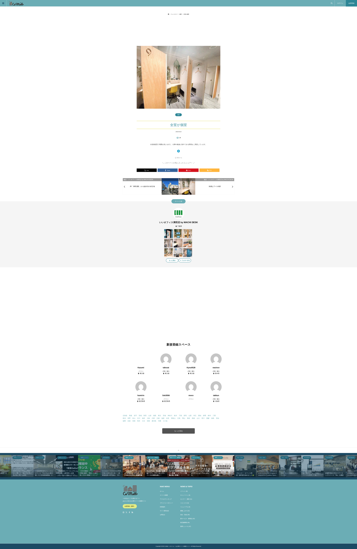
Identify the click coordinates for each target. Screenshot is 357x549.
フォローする (186, 260)
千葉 (180, 415)
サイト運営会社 (164, 511)
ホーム (162, 491)
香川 (203, 418)
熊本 (138, 421)
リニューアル (184, 507)
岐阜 (209, 415)
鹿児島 (154, 421)
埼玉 (194, 415)
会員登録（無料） (130, 506)
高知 (217, 418)
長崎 (133, 421)
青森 (130, 415)
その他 (165, 421)
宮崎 (148, 421)
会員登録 (351, 3)
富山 (133, 418)
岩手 (135, 415)
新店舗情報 (183, 522)
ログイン (340, 3)
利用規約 (162, 507)
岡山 (183, 418)
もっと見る (172, 260)
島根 (193, 418)
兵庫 (153, 418)
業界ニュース (184, 526)
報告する (179, 157)
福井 (143, 418)
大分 (143, 421)
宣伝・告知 (183, 514)
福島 (154, 415)
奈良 (167, 418)
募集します (183, 511)
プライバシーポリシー (166, 503)
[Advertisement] (178, 31)
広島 (178, 418)
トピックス (183, 503)
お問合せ (162, 514)
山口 (198, 418)
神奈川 (170, 415)
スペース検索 (164, 495)
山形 (149, 415)
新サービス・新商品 (186, 518)
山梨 (190, 415)
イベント (183, 491)
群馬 (185, 415)
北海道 (125, 415)
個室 (178, 114)
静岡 (204, 415)
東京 (159, 415)
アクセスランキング (166, 499)
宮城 (140, 415)
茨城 (164, 415)
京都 (158, 418)
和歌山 (173, 418)
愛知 (199, 415)
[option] (22, 466)
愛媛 (207, 418)
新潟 (124, 418)
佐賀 (129, 421)
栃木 (175, 415)
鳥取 (188, 418)
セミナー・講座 (184, 499)
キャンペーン (184, 495)
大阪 (148, 418)
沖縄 (159, 421)
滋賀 (162, 418)
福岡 (124, 421)
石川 (138, 418)
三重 (214, 415)
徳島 (212, 418)
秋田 (145, 415)
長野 (129, 418)
